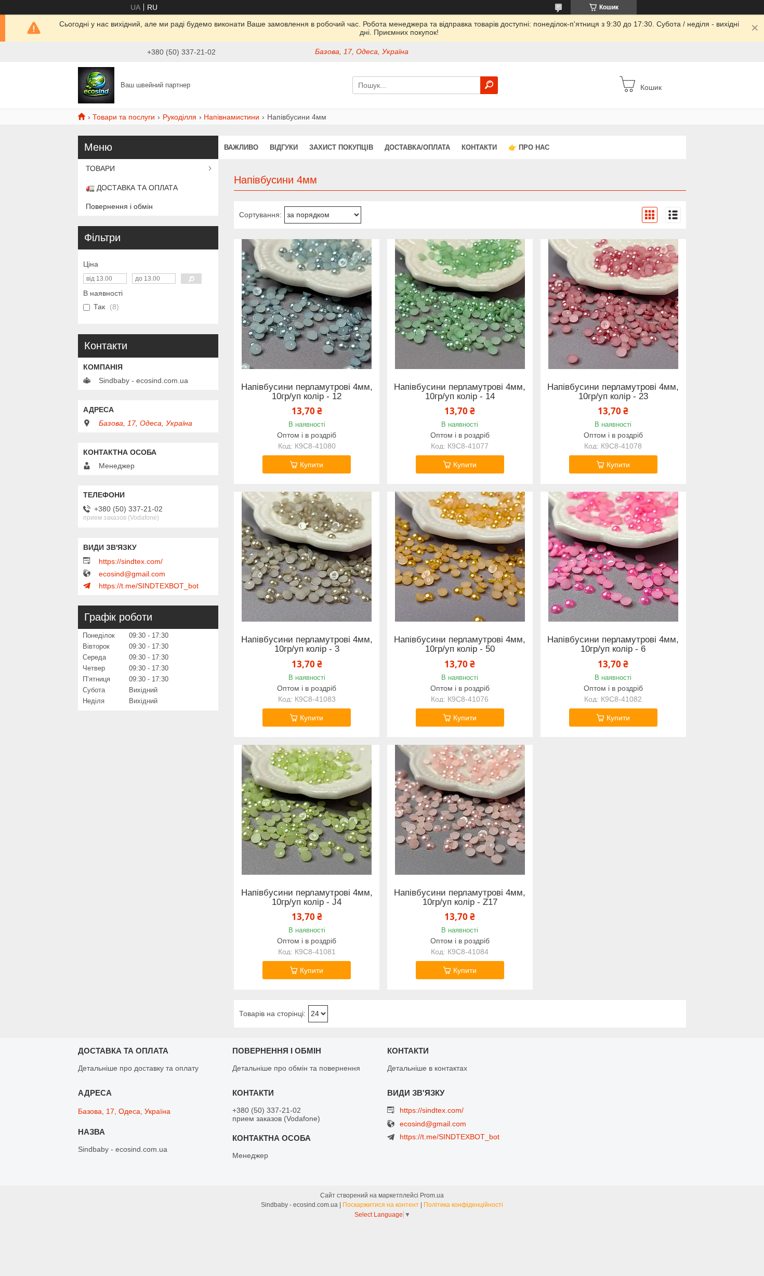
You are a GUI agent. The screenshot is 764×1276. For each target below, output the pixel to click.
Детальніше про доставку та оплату (138, 1068)
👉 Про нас (528, 147)
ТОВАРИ (100, 168)
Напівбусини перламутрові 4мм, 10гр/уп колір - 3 (307, 644)
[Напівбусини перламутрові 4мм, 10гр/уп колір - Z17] (460, 810)
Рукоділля (179, 117)
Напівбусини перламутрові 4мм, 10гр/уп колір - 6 (613, 644)
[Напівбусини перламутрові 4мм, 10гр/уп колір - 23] (613, 304)
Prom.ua (432, 1195)
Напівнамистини (231, 117)
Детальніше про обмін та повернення (296, 1068)
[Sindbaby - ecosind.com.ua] (96, 85)
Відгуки (284, 147)
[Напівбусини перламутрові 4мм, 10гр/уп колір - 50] (460, 557)
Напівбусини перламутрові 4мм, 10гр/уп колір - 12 (307, 392)
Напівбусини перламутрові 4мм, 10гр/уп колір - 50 (459, 644)
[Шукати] (489, 85)
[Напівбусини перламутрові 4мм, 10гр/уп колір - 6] (613, 557)
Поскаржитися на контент (381, 1204)
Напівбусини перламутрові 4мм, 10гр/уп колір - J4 (307, 897)
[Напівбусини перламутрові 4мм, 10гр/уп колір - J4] (306, 810)
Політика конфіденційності (463, 1204)
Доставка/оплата (417, 147)
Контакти (479, 147)
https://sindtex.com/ (131, 561)
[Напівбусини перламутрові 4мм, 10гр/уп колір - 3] (306, 557)
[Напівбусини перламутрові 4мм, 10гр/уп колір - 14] (460, 304)
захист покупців (341, 147)
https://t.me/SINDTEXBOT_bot (149, 586)
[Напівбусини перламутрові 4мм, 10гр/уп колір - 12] (306, 304)
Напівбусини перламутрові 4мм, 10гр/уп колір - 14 (459, 392)
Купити (311, 465)
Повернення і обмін (119, 206)
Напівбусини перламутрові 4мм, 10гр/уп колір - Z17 (459, 897)
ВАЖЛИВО (241, 147)
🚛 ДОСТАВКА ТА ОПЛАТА (132, 187)
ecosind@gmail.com (132, 574)
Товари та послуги (124, 117)
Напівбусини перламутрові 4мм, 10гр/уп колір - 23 (613, 392)
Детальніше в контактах (427, 1068)
